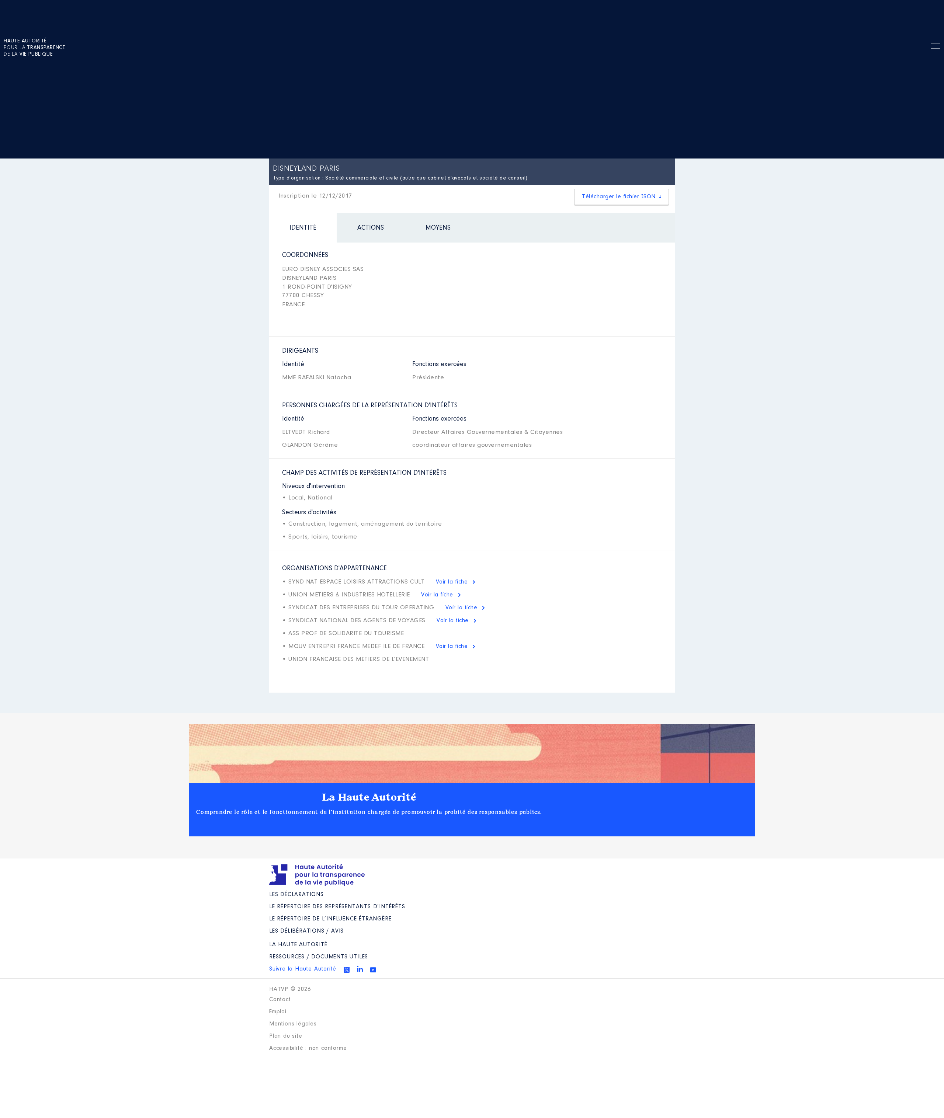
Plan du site (285, 1036)
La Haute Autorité (369, 797)
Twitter (347, 970)
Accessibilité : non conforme (308, 1048)
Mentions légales (293, 1024)
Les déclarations (296, 895)
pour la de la (34, 48)
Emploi (278, 1012)
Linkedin (360, 969)
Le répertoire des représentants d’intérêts (337, 907)
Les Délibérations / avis (306, 931)
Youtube (373, 970)
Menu (935, 47)
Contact (280, 1000)
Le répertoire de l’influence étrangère (330, 919)
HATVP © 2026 (290, 989)
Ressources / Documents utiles (318, 957)
